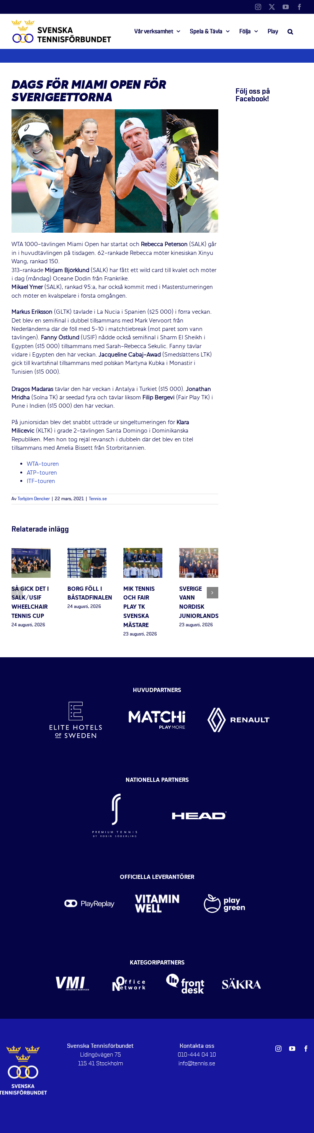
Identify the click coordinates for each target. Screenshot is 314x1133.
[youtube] (292, 1048)
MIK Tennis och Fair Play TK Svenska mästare (139, 607)
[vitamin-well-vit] (157, 879)
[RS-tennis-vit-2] (114, 782)
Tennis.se (98, 499)
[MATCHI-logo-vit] (157, 689)
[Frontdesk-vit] (185, 965)
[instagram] (278, 1048)
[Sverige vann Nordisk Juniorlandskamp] (198, 552)
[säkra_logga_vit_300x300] (241, 965)
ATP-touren (42, 473)
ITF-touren (41, 481)
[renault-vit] (238, 689)
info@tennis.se (196, 1063)
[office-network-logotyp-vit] (128, 965)
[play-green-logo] (224, 879)
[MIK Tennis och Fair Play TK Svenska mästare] (142, 552)
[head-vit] (199, 782)
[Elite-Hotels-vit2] (75, 689)
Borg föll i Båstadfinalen (89, 594)
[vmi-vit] (72, 965)
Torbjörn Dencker (34, 499)
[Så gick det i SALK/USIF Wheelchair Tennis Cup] (31, 552)
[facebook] (306, 1048)
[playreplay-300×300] (89, 879)
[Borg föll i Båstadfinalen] (86, 552)
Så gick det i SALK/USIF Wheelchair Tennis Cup (30, 603)
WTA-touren (43, 464)
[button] (290, 31)
